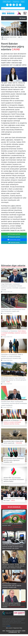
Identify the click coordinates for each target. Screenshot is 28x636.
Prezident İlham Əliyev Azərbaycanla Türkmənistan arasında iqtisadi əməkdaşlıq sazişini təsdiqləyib (14, 403)
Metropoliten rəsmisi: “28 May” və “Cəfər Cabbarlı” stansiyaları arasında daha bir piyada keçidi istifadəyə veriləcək (13, 565)
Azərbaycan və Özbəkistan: (14, 333)
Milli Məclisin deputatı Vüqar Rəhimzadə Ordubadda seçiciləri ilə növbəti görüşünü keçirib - (13, 380)
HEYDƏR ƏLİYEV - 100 (14, 632)
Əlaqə (22, 1)
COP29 (23, 630)
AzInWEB (8, 626)
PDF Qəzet (22, 18)
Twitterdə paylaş (14, 242)
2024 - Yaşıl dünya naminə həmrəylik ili (11, 630)
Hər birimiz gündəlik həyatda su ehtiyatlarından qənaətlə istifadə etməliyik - (13, 604)
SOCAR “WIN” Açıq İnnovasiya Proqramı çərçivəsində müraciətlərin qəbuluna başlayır (14, 479)
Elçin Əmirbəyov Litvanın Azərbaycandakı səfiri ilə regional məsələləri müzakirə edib (11, 585)
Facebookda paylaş (14, 239)
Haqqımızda (16, 1)
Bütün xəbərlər (7, 1)
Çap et (5, 39)
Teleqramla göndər (14, 237)
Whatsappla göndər (14, 234)
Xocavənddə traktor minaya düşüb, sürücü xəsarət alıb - (13, 442)
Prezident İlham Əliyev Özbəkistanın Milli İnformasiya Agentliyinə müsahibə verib (14, 460)
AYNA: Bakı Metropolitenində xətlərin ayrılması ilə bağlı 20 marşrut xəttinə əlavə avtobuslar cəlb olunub (12, 546)
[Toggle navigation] (4, 18)
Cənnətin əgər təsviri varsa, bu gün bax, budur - (13, 499)
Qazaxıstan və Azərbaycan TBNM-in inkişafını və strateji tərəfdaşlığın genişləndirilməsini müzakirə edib (12, 356)
